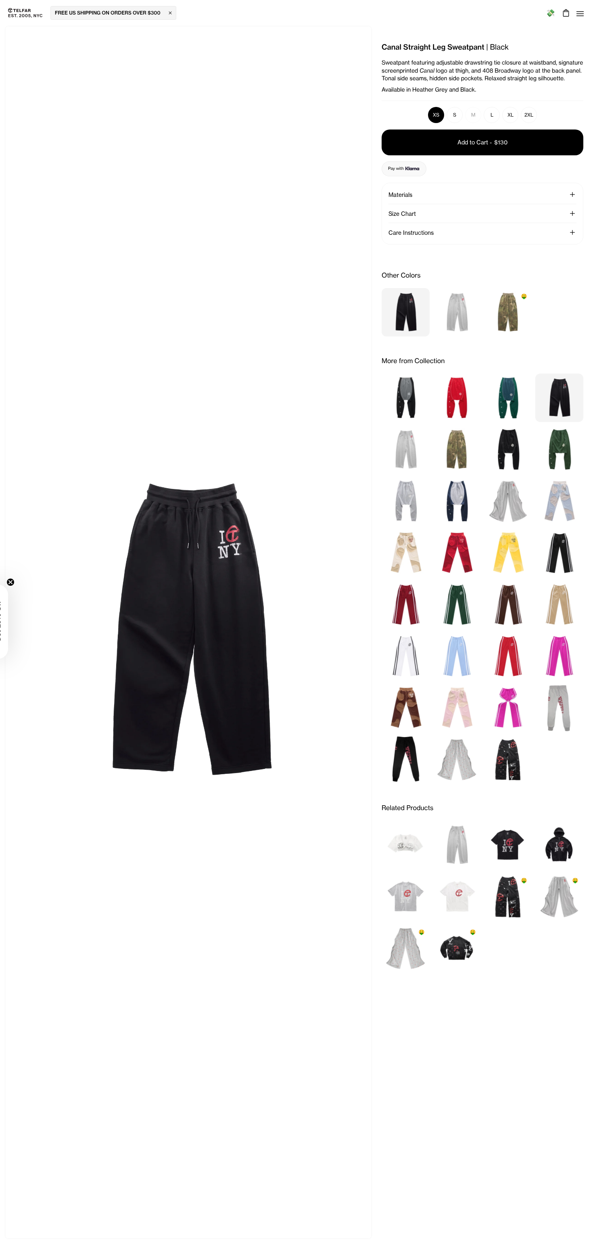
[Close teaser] (31, 582)
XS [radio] (436, 115)
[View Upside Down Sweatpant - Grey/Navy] (457, 501)
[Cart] (565, 12)
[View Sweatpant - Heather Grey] (559, 707)
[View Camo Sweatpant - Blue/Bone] (559, 501)
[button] (572, 194)
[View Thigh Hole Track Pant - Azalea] (508, 707)
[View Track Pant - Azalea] (559, 656)
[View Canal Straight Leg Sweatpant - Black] (406, 312)
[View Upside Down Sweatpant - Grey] (406, 501)
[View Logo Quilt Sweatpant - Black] (508, 759)
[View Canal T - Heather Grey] (406, 896)
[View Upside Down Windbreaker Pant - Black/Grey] (406, 398)
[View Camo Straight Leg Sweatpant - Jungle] (457, 449)
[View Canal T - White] (457, 896)
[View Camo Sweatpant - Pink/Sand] (457, 707)
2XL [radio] (528, 115)
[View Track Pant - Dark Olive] (457, 604)
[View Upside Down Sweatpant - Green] (559, 449)
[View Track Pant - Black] (559, 553)
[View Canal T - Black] (508, 845)
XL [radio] (510, 115)
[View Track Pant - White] (406, 656)
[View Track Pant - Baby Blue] (457, 656)
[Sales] (550, 13)
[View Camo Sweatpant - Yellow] (508, 553)
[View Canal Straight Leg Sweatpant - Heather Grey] (457, 312)
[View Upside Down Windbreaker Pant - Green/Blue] (508, 398)
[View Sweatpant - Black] (406, 759)
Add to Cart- (482, 142)
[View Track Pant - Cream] (559, 604)
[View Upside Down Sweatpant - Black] (508, 449)
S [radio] (454, 115)
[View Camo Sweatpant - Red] (457, 553)
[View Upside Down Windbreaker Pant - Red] (457, 398)
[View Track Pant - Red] (508, 656)
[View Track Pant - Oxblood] (406, 604)
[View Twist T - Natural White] (406, 845)
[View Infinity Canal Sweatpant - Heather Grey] (508, 501)
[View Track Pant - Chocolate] (508, 604)
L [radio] (492, 115)
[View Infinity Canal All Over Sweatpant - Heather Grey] (457, 759)
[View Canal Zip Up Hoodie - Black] (559, 845)
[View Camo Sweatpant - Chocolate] (406, 707)
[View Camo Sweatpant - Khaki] (406, 553)
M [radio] (473, 115)
